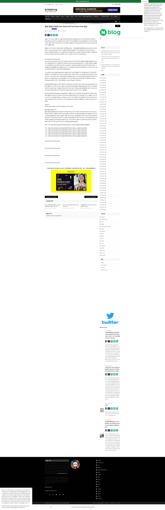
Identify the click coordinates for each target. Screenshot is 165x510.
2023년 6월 (103, 161)
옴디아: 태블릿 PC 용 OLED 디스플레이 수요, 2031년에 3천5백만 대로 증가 (53, 205)
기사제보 (56, 4)
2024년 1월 (103, 145)
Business (103, 217)
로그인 (56, 215)
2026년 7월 (103, 80)
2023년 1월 (103, 171)
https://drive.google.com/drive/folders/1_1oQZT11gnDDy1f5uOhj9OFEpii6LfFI (70, 124)
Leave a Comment (62, 30)
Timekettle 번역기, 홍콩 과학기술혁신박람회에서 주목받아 (89, 205)
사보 (111, 16)
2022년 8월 (103, 183)
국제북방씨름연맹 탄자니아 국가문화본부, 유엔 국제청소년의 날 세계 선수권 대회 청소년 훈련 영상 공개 (110, 66)
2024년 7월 (103, 130)
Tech (102, 238)
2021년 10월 (103, 207)
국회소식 (62, 16)
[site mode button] (116, 21)
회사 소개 (61, 4)
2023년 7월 (103, 159)
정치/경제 (47, 16)
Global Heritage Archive (87, 16)
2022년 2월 (103, 197)
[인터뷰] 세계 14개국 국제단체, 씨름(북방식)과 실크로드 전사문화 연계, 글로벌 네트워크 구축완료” (110, 58)
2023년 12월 (103, 147)
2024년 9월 (103, 125)
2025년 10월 (103, 101)
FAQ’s (102, 70)
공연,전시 (57, 16)
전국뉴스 (72, 16)
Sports (102, 236)
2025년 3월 (103, 113)
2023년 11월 (103, 149)
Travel (102, 240)
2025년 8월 (103, 106)
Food (102, 221)
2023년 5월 (103, 164)
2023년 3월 (103, 168)
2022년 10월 (103, 178)
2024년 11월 (103, 121)
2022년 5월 (103, 190)
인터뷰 (80, 16)
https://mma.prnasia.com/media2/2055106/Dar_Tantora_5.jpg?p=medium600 (67, 136)
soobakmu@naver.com (62, 473)
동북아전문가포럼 (48, 487)
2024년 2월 (103, 142)
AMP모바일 (47, 18)
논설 (76, 16)
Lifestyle (103, 231)
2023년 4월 (103, 166)
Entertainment (104, 219)
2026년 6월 (103, 82)
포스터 (102, 62)
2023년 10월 (103, 152)
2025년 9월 (103, 104)
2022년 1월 (103, 200)
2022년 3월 (103, 195)
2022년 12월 (103, 173)
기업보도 (67, 16)
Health (102, 229)
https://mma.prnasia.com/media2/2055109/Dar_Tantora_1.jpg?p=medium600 (67, 128)
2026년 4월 (103, 87)
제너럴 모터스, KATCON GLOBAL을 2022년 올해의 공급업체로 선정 (52, 196)
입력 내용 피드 (104, 265)
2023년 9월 (103, 154)
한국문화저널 (51, 9)
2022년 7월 (103, 185)
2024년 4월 (103, 137)
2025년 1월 (103, 116)
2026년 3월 (103, 89)
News (102, 233)
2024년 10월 (103, 123)
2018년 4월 (103, 209)
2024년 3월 (103, 140)
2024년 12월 (103, 118)
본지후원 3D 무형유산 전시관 (50, 490)
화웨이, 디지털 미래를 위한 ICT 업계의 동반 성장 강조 (71, 205)
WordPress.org (104, 269)
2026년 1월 (103, 94)
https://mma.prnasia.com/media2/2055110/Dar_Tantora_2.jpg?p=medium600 (67, 130)
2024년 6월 (103, 133)
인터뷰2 (102, 250)
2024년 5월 (103, 135)
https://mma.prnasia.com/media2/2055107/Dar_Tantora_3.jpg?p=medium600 (67, 132)
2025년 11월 (103, 99)
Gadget (102, 224)
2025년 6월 (103, 109)
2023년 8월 (103, 156)
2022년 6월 (103, 188)
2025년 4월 (103, 111)
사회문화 (52, 16)
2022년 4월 (103, 192)
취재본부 (115, 16)
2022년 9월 (103, 180)
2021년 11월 (103, 204)
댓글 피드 (103, 267)
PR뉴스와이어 (48, 28)
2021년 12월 (103, 202)
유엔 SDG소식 (96, 16)
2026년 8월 (103, 77)
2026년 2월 (103, 92)
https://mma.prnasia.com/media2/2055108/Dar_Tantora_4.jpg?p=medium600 (67, 134)
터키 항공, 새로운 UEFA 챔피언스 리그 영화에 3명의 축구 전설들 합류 (91, 196)
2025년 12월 (103, 97)
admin (55, 30)
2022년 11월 (103, 176)
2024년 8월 (103, 128)
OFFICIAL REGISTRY (105, 16)
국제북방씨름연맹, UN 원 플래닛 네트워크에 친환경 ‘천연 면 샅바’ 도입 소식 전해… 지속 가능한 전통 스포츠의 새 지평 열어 (110, 52)
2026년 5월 (103, 85)
